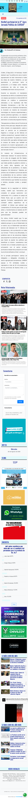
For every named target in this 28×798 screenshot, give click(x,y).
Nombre (6, 379)
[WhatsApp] (10, 1)
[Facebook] (15, 1)
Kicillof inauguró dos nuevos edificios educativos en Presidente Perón (13, 305)
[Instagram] (17, 1)
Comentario (6, 385)
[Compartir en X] (7, 281)
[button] (7, 1)
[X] (12, 1)
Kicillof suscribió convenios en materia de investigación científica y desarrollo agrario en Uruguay (14, 332)
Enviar (20, 401)
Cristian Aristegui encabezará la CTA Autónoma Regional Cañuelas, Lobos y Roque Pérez (12, 359)
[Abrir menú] (3, 14)
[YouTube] (22, 1)
